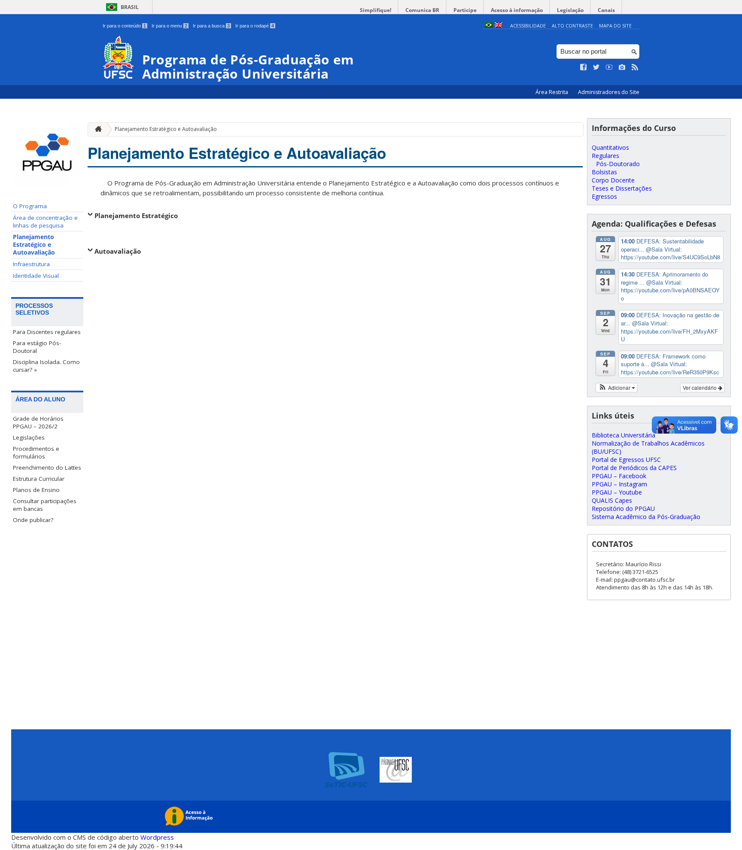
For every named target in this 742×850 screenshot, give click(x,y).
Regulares (605, 156)
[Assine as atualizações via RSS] (635, 67)
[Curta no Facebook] (583, 67)
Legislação (570, 10)
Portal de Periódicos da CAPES (634, 468)
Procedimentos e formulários (36, 452)
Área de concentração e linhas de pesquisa (45, 221)
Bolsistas (604, 172)
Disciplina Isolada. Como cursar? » (46, 365)
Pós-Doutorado (618, 164)
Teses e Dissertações (622, 188)
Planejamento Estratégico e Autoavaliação (34, 244)
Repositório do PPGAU (623, 508)
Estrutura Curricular (38, 479)
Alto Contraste (572, 25)
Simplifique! (375, 10)
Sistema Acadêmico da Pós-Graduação (646, 517)
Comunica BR (422, 10)
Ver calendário (700, 387)
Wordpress (157, 837)
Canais (606, 10)
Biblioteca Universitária (623, 435)
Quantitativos (610, 147)
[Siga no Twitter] (596, 67)
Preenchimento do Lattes (47, 467)
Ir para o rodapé (254, 25)
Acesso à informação (517, 10)
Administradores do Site (608, 92)
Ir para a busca (211, 25)
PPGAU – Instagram (619, 484)
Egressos (604, 196)
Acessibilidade (528, 25)
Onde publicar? (33, 520)
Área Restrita (552, 92)
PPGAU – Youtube (617, 492)
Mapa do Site (615, 25)
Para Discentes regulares (47, 332)
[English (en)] (498, 25)
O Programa (30, 206)
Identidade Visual (36, 275)
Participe (465, 10)
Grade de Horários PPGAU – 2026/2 (38, 422)
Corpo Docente (613, 180)
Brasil (130, 7)
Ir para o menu (169, 25)
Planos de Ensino (36, 490)
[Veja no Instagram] (622, 67)
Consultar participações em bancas (44, 505)
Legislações (29, 437)
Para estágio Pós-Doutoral (37, 347)
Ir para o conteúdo (124, 25)
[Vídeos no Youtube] (609, 67)
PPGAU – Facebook (619, 476)
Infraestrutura (31, 264)
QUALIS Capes (612, 500)
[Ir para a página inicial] (96, 129)
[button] (617, 387)
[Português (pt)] (489, 25)
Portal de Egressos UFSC (626, 459)
